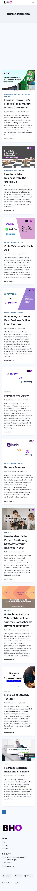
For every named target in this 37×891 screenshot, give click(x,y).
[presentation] (18, 81)
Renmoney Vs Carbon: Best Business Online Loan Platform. (17, 320)
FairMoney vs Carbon (16, 395)
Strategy (7, 96)
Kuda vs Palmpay (14, 467)
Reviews (13, 242)
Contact (5, 845)
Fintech (20, 94)
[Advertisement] (18, 48)
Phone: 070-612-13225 (10, 860)
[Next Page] (14, 812)
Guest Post (9, 552)
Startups (27, 94)
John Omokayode (11, 111)
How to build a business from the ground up (15, 178)
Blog (3, 842)
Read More (9, 139)
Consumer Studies (10, 94)
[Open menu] (33, 2)
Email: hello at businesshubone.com (14, 857)
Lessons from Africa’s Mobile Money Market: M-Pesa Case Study (17, 104)
